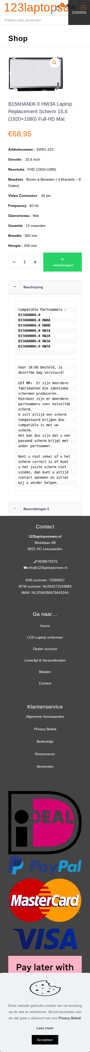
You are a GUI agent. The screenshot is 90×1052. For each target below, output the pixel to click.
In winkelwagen (63, 262)
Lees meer (45, 1028)
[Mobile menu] (83, 7)
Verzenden (45, 766)
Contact (45, 683)
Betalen (45, 672)
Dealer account (45, 649)
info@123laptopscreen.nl (47, 568)
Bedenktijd (45, 741)
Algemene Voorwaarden (45, 716)
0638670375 (48, 561)
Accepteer (45, 1040)
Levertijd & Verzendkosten (45, 660)
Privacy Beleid (45, 729)
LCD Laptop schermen (45, 637)
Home (45, 626)
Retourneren (45, 754)
